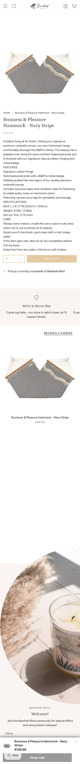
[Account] (65, 6)
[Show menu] (5, 6)
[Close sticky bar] (75, 742)
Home (6, 112)
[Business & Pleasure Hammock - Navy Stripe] (40, 376)
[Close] (74, 570)
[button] (14, 6)
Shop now (37, 757)
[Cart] (74, 6)
